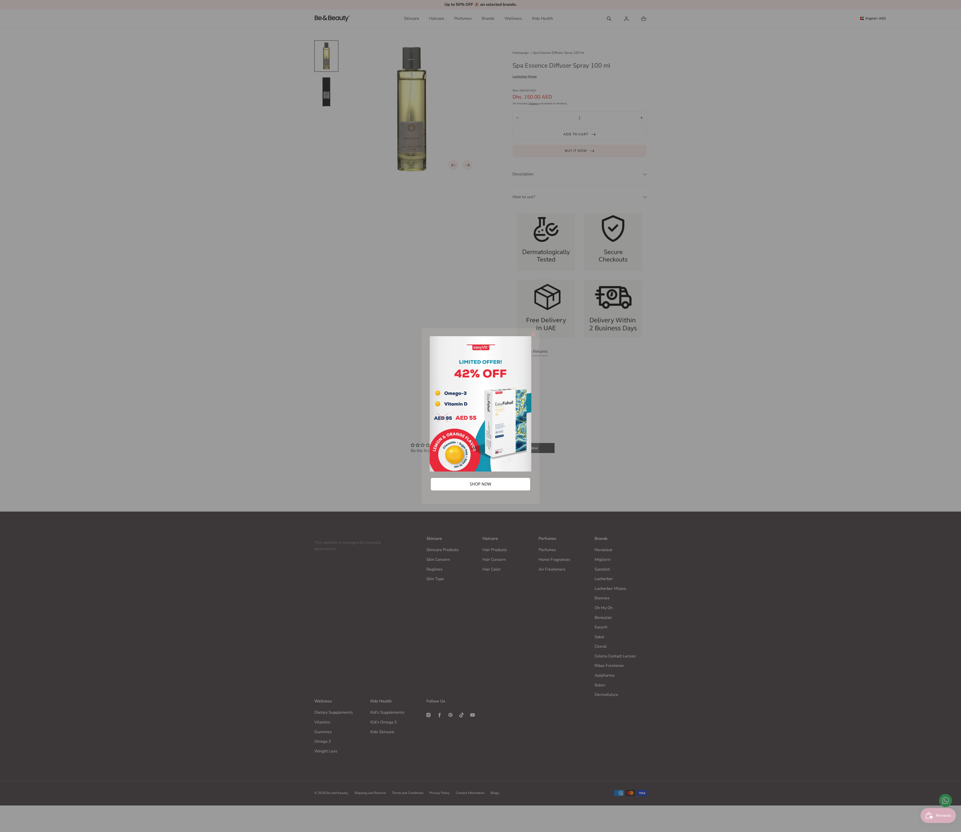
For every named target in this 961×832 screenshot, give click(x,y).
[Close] (533, 334)
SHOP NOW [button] (480, 484)
